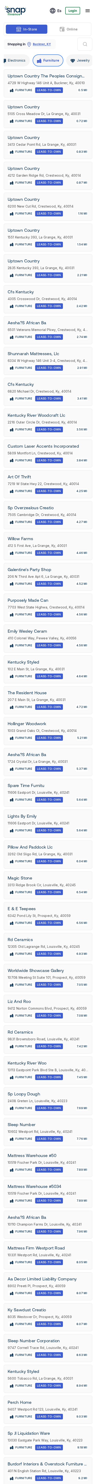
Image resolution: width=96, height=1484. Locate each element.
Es (59, 11)
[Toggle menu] (87, 11)
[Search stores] (84, 44)
